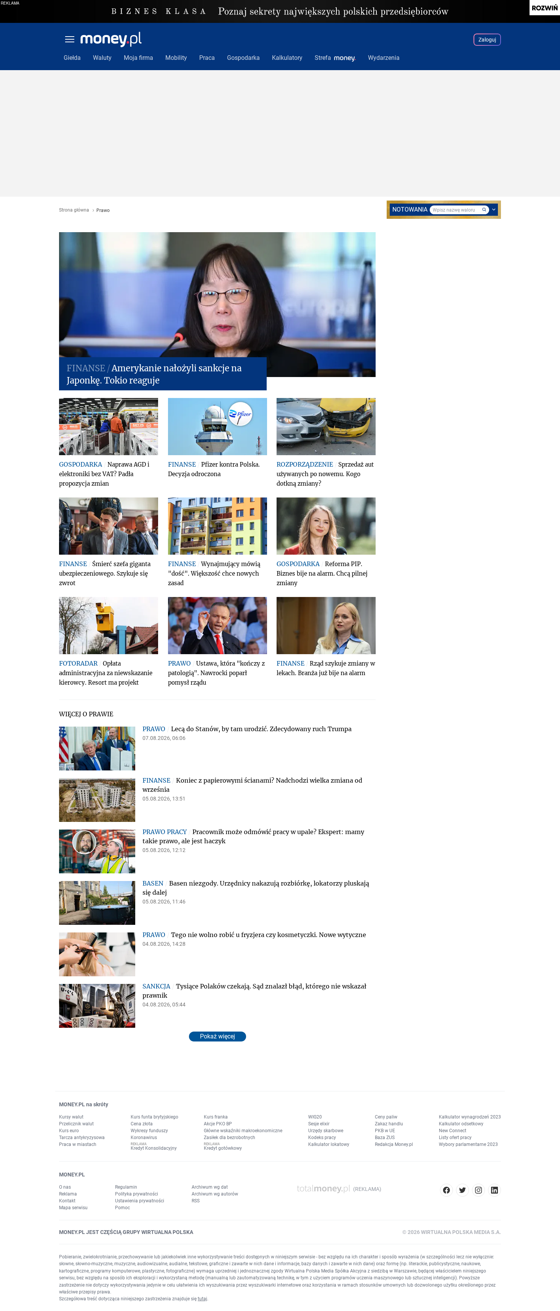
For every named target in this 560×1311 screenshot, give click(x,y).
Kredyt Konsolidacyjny (154, 1148)
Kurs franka (216, 1117)
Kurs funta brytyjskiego (154, 1117)
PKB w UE (385, 1130)
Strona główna (74, 210)
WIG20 (315, 1117)
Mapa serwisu (73, 1207)
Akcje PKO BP (218, 1123)
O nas (65, 1187)
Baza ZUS (385, 1137)
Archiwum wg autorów (215, 1194)
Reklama (68, 1194)
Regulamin (126, 1187)
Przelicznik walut (76, 1123)
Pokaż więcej (217, 1036)
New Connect (452, 1130)
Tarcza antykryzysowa (82, 1137)
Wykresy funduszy (149, 1130)
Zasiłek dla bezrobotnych (229, 1137)
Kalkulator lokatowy (328, 1144)
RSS (196, 1200)
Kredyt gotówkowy (223, 1148)
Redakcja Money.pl (394, 1144)
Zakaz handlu (389, 1123)
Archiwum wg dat (210, 1187)
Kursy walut (71, 1117)
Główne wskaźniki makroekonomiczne (243, 1130)
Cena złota (142, 1123)
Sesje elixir (319, 1123)
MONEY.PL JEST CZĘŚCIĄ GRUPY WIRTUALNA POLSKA (126, 1232)
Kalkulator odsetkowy (461, 1123)
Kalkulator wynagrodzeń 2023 (470, 1117)
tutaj (202, 1298)
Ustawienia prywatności (139, 1200)
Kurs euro (69, 1130)
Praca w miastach (77, 1144)
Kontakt (67, 1200)
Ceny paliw (386, 1117)
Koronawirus (144, 1137)
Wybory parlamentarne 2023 (468, 1144)
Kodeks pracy (322, 1137)
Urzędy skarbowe (325, 1130)
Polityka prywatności (136, 1194)
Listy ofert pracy (455, 1137)
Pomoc (122, 1207)
